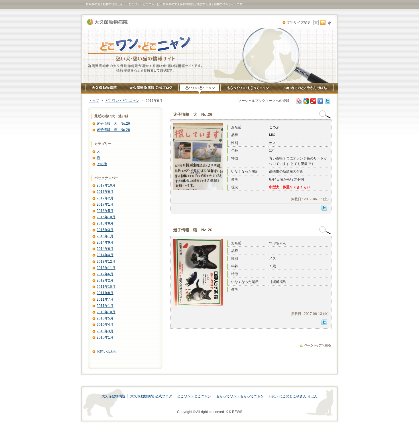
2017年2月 (105, 198)
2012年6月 (105, 274)
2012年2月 (105, 280)
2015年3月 (105, 230)
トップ (94, 101)
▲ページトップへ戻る (315, 345)
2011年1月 (105, 306)
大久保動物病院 (107, 22)
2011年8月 (105, 293)
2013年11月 (106, 268)
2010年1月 (105, 337)
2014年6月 (105, 249)
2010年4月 (105, 325)
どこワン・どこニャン (200, 89)
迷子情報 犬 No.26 (113, 124)
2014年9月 (105, 242)
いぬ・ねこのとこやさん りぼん (304, 89)
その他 (102, 164)
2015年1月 (105, 236)
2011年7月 (105, 300)
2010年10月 (106, 312)
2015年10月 (106, 217)
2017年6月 (105, 192)
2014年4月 (105, 255)
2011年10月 (106, 287)
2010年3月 (105, 331)
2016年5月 (105, 211)
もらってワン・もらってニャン (248, 89)
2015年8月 (105, 223)
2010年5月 (105, 318)
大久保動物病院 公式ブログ (151, 89)
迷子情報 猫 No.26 (113, 130)
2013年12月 (106, 262)
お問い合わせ (107, 351)
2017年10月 (106, 185)
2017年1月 (105, 205)
